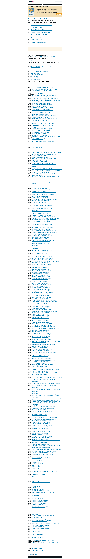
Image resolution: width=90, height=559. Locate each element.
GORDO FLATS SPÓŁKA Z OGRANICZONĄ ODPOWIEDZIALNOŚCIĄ (41, 112)
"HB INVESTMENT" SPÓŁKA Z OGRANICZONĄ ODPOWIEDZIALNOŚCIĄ (41, 276)
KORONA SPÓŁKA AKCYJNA (35, 468)
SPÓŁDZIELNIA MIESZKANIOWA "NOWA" (37, 139)
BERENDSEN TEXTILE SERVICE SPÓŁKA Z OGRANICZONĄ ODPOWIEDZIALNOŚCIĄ (43, 216)
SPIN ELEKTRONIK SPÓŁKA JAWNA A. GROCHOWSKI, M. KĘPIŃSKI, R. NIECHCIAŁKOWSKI (44, 173)
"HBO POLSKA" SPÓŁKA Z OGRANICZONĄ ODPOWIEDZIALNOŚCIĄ (40, 34)
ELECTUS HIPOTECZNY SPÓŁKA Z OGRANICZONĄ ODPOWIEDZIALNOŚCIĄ (42, 250)
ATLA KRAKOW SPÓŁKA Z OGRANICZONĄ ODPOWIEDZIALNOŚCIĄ (41, 206)
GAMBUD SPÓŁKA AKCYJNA (35, 462)
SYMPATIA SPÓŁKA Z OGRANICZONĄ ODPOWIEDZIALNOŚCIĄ (40, 426)
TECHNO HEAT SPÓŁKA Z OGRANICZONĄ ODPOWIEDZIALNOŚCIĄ (41, 428)
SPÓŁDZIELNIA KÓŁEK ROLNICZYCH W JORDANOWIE (39, 496)
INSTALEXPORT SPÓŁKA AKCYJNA (36, 37)
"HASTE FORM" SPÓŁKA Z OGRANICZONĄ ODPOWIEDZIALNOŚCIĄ (41, 275)
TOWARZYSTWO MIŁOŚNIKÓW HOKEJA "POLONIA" (39, 550)
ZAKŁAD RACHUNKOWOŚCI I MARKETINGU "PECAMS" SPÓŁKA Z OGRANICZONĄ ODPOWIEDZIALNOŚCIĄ (46, 449)
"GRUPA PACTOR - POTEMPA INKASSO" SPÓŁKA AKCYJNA (39, 42)
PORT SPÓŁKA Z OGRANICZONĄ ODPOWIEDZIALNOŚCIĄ (39, 366)
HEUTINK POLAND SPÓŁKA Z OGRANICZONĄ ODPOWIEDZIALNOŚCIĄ (41, 278)
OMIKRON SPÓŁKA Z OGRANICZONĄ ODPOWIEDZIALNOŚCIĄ (40, 346)
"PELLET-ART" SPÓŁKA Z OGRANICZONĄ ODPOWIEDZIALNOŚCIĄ (41, 353)
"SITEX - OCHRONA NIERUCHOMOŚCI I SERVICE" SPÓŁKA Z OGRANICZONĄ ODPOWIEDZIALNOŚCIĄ (45, 419)
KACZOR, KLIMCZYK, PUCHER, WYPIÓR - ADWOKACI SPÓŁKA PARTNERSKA (42, 179)
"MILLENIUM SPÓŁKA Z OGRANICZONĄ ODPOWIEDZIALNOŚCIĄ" (40, 330)
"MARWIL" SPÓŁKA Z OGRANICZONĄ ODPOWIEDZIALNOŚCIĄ (40, 320)
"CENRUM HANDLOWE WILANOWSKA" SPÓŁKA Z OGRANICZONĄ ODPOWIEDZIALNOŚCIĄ (44, 230)
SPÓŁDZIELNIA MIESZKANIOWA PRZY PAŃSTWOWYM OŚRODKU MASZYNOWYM (43, 505)
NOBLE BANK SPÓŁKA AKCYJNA (35, 43)
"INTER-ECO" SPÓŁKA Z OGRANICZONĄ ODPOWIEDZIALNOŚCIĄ (41, 286)
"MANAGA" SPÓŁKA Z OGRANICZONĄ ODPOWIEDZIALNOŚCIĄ (40, 316)
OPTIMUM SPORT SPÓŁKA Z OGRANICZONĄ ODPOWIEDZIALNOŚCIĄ (40, 31)
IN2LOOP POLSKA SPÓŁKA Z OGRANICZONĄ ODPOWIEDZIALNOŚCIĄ (41, 284)
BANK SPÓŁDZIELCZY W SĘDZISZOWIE (37, 487)
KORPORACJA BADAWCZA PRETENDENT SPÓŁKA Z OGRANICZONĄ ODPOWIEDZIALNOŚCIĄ (44, 301)
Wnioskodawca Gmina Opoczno (35, 76)
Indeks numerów (30, 18)
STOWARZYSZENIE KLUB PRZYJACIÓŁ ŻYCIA (38, 517)
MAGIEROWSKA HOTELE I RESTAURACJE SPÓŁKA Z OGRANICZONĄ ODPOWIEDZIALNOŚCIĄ (44, 118)
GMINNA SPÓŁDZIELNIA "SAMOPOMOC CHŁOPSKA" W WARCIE (40, 490)
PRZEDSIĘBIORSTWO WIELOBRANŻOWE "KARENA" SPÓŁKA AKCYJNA (41, 477)
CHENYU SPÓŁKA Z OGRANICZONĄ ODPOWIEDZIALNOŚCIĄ (40, 106)
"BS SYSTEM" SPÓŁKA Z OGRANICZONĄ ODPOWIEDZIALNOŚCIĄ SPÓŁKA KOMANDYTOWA (44, 182)
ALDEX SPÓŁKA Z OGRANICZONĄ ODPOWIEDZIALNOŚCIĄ (40, 196)
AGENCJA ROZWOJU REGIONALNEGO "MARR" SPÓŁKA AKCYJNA (41, 457)
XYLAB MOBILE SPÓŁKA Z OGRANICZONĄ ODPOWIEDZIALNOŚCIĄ (41, 444)
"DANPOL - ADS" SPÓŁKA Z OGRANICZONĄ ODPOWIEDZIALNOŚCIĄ (41, 237)
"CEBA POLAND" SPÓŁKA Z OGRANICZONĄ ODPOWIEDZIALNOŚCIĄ (41, 229)
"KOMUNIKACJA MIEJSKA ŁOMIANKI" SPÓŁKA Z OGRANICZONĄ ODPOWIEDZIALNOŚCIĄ (44, 300)
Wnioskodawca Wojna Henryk (35, 73)
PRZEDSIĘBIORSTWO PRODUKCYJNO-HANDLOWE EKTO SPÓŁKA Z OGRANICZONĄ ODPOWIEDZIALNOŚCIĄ (47, 392)
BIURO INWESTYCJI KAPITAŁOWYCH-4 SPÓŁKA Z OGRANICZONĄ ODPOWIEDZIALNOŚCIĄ (44, 219)
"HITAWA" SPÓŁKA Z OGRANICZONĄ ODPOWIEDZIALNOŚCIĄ (40, 279)
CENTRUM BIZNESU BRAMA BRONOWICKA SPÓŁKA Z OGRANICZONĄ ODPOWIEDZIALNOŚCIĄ (45, 232)
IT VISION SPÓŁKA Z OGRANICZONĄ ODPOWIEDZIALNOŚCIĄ (40, 291)
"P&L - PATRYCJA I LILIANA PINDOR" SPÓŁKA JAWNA (39, 162)
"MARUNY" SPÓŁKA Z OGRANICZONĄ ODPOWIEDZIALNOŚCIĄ (40, 319)
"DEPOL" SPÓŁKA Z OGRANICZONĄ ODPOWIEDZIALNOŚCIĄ (40, 238)
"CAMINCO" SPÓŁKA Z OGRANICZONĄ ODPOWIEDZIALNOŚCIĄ (40, 226)
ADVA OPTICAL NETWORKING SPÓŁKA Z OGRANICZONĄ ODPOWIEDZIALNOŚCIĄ (43, 190)
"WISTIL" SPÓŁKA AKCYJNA (35, 481)
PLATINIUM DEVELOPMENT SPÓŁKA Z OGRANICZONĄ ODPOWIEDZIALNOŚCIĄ (42, 357)
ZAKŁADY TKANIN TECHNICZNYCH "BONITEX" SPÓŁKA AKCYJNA (41, 483)
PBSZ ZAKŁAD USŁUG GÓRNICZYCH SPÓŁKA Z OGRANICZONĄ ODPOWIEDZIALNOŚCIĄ (44, 352)
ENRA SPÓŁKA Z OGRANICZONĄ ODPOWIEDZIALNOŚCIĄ (39, 253)
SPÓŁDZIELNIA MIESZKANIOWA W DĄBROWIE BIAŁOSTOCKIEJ (40, 506)
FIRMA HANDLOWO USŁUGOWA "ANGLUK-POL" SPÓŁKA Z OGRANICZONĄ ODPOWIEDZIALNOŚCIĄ (45, 261)
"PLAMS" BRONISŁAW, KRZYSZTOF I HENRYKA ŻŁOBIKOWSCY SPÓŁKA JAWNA (42, 163)
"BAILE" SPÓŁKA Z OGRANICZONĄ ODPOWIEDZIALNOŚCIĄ (40, 212)
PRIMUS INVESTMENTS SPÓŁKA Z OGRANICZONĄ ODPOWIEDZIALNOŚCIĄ (42, 126)
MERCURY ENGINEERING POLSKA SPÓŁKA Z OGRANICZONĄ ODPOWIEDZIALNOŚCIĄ (43, 326)
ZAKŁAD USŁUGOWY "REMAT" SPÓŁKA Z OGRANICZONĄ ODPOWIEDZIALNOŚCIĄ (43, 452)
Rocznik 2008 (34, 18)
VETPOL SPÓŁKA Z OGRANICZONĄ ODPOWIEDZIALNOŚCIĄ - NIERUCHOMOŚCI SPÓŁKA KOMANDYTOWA (46, 100)
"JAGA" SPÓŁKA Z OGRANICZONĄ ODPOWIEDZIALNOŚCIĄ (40, 293)
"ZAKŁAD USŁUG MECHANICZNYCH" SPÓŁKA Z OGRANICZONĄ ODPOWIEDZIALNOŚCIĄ (44, 451)
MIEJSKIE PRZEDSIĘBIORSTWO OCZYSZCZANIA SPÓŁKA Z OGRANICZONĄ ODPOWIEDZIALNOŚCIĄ (45, 328)
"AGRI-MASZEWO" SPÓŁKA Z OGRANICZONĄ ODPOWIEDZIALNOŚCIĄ (41, 193)
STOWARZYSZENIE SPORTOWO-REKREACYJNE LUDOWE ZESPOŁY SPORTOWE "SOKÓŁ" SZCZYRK (45, 523)
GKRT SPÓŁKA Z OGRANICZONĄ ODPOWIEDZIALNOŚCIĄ (39, 111)
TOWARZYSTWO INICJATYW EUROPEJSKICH (38, 526)
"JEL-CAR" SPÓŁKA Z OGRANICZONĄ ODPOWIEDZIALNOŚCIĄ (40, 295)
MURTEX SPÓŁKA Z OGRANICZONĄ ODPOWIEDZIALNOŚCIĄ (40, 337)
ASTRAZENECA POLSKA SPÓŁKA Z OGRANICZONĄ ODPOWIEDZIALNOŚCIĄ (42, 205)
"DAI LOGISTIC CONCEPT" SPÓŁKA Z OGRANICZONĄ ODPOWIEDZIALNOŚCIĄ (42, 107)
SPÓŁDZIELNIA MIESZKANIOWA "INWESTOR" (38, 498)
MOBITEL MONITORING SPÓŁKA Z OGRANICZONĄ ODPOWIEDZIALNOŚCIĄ (42, 333)
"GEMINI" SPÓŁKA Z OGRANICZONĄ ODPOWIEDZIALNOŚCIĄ (40, 267)
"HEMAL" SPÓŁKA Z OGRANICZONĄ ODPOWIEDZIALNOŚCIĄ (40, 277)
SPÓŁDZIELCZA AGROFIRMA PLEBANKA (37, 495)
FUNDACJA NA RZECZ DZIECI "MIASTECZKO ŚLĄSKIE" (39, 533)
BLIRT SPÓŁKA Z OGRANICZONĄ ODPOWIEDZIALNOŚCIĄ (40, 222)
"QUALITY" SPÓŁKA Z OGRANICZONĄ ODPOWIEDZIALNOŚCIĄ (40, 409)
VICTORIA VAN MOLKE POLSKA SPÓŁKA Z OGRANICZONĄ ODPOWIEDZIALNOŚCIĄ (43, 436)
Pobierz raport (59, 14)
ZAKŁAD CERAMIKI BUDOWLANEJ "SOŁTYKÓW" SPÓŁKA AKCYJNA (41, 482)
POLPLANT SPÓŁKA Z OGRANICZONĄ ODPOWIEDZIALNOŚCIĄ (40, 363)
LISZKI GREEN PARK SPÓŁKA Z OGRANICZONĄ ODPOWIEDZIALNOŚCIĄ (41, 309)
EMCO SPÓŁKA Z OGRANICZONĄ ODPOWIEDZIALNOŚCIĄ (40, 251)
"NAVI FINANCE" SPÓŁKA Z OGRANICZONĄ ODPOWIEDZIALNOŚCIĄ (41, 122)
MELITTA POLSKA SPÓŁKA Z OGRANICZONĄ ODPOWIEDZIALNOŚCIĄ (41, 325)
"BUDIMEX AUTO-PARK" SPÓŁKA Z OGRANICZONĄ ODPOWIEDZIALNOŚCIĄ (42, 224)
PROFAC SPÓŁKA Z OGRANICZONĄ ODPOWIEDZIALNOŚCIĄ (40, 371)
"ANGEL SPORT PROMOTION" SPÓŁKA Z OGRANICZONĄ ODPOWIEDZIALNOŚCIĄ (43, 104)
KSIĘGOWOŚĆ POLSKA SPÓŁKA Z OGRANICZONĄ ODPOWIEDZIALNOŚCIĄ (42, 306)
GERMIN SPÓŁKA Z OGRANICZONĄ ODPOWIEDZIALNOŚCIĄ (39, 29)
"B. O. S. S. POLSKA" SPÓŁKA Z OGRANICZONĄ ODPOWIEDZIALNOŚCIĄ (41, 211)
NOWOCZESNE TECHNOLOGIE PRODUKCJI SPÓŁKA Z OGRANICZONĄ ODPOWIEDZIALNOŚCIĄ (45, 344)
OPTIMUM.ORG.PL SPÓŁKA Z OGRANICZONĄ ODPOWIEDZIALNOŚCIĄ (41, 350)
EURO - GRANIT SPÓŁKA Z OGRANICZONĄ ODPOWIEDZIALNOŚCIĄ (41, 255)
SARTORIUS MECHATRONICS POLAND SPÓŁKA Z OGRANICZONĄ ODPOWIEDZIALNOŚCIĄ (44, 416)
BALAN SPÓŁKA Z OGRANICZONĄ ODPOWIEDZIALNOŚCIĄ (40, 213)
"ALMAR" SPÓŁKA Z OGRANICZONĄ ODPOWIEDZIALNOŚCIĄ (40, 197)
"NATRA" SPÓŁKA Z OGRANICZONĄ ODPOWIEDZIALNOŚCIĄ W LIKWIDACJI (42, 339)
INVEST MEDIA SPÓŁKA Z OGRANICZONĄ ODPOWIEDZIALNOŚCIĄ (41, 289)
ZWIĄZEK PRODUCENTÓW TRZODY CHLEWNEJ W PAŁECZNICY (40, 528)
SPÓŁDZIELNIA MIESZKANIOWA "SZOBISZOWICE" (39, 503)
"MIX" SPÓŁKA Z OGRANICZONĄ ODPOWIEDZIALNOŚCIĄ (39, 331)
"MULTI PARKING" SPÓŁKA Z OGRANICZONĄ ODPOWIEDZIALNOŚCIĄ (41, 336)
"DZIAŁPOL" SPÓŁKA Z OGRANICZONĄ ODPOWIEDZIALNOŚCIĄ (40, 246)
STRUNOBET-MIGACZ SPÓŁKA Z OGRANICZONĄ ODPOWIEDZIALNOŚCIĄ (42, 425)
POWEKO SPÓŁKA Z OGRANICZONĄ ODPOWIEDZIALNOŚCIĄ (40, 367)
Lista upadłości (35, 49)
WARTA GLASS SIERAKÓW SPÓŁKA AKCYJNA (38, 480)
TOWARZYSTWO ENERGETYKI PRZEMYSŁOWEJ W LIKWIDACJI (40, 525)
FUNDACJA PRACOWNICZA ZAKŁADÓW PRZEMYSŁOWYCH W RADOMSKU (42, 536)
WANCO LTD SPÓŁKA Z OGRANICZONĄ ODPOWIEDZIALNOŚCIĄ (40, 438)
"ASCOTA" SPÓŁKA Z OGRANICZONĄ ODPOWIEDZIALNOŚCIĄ (40, 204)
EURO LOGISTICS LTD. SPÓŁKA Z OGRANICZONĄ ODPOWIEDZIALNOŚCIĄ (42, 256)
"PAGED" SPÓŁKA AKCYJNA (35, 470)
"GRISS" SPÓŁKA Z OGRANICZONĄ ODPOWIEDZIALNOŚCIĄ (40, 273)
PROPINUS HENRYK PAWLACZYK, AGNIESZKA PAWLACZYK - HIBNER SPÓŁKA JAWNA (44, 164)
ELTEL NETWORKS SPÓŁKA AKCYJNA (37, 460)
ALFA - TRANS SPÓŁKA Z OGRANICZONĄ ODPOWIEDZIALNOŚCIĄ (41, 103)
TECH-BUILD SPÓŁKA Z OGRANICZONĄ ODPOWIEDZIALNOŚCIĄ (40, 132)
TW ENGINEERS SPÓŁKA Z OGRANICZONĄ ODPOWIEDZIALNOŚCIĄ (41, 434)
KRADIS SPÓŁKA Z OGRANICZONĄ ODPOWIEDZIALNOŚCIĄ (40, 304)
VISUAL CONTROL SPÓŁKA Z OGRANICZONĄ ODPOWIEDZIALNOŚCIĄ (41, 437)
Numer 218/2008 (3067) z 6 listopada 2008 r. (42, 18)
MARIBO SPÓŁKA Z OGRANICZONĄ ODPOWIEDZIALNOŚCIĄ (40, 317)
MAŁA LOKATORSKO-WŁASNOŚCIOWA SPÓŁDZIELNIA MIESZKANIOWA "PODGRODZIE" (44, 492)
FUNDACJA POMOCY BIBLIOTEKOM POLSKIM (38, 535)
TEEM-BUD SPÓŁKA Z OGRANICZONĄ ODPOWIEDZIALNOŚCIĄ (40, 133)
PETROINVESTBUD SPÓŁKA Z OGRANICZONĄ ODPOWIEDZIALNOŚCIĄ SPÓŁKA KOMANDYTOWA (45, 98)
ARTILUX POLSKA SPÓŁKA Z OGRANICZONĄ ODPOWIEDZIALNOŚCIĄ (41, 203)
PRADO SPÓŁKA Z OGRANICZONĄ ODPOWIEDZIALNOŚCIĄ (40, 368)
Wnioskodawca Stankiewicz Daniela (35, 67)
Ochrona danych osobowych (30, 554)
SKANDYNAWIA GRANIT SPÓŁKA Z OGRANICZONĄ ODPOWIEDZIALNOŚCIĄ (42, 420)
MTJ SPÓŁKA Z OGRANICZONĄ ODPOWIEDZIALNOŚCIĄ (39, 335)
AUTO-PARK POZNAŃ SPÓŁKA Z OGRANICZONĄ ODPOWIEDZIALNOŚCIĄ (42, 208)
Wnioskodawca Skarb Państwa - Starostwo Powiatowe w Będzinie (39, 71)
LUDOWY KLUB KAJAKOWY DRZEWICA (37, 548)
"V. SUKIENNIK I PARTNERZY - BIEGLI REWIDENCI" (39, 93)
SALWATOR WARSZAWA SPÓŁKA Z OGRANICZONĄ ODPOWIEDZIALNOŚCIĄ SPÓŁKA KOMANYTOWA (45, 99)
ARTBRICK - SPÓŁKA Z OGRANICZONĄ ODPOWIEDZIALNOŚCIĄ (40, 202)
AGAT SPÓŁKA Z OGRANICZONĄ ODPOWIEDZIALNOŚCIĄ (39, 191)
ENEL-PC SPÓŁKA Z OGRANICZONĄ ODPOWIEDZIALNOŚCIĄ (40, 252)
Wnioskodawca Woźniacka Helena (35, 79)
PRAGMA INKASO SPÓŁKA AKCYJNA (37, 473)
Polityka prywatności (36, 554)
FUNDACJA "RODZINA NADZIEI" (36, 531)
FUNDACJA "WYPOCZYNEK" (36, 532)
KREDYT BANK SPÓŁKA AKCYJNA (36, 469)
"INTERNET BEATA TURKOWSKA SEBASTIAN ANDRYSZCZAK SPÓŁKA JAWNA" (42, 87)
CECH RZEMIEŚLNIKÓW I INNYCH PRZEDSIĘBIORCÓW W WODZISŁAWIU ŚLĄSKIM (43, 540)
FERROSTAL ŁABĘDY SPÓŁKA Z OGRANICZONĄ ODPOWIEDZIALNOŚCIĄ (42, 259)
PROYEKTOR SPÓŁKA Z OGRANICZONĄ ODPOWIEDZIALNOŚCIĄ (40, 376)
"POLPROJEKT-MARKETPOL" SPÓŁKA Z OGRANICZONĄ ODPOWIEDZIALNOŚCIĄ (43, 364)
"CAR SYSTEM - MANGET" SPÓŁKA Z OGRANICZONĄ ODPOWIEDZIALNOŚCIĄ (42, 227)
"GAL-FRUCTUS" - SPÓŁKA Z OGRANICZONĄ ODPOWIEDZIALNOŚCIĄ (41, 264)
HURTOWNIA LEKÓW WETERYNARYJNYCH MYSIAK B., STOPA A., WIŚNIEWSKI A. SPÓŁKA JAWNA (45, 158)
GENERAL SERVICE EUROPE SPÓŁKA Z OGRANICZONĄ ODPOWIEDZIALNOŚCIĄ (43, 268)
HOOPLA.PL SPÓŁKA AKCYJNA (36, 465)
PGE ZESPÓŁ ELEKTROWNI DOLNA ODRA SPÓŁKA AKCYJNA (40, 472)
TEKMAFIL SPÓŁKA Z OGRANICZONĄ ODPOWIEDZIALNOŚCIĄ (40, 429)
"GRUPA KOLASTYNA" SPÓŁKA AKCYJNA (36, 39)
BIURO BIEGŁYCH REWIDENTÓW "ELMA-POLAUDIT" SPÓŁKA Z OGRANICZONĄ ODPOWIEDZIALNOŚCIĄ (46, 218)
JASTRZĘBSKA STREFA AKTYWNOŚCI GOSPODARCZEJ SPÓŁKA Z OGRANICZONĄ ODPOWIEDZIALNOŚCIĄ (46, 294)
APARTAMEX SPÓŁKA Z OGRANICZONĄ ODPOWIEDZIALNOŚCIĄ (40, 200)
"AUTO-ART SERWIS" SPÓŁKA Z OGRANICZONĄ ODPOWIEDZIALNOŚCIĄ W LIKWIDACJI (44, 207)
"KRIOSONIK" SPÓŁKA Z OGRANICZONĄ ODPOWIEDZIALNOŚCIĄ (40, 305)
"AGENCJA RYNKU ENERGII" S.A (36, 458)
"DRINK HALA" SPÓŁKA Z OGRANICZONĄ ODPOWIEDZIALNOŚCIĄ (41, 244)
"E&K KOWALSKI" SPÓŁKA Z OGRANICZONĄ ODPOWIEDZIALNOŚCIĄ (41, 109)
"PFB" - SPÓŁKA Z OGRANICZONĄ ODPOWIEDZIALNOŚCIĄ (40, 356)
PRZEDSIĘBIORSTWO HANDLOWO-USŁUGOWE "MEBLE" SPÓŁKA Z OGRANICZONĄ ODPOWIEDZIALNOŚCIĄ (46, 383)
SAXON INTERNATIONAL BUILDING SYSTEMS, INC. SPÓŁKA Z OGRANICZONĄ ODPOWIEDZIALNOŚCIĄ (46, 417)
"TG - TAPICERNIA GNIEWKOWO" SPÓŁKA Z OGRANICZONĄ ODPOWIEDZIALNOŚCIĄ (43, 430)
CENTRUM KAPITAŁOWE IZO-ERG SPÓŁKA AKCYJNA (38, 41)
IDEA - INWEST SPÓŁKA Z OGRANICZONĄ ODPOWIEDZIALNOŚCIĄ (41, 280)
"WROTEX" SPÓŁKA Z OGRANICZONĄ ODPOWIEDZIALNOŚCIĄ (40, 443)
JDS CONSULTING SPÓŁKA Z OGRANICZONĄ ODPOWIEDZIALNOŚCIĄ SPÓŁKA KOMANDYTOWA (45, 95)
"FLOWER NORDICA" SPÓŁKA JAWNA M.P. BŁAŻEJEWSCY (40, 155)
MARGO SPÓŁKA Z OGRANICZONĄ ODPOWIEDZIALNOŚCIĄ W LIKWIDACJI (41, 25)
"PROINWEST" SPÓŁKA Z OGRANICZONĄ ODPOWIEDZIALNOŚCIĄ (41, 373)
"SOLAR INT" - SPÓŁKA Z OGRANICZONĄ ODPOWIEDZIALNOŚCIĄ (41, 422)
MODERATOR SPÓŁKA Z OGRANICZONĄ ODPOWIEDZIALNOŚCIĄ (41, 334)
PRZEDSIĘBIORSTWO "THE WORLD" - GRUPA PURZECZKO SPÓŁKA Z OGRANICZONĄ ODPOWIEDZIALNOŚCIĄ (47, 377)
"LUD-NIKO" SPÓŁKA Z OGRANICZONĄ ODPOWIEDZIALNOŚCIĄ (40, 312)
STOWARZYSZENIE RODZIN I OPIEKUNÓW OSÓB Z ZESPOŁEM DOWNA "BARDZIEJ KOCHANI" (45, 522)
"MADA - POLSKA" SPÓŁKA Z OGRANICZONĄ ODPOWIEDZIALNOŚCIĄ (41, 314)
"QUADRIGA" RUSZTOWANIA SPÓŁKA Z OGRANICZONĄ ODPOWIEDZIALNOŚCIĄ (43, 408)
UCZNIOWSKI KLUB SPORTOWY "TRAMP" (37, 147)
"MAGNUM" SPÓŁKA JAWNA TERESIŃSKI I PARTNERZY (39, 161)
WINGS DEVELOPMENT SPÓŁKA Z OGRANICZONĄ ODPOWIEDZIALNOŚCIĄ (42, 441)
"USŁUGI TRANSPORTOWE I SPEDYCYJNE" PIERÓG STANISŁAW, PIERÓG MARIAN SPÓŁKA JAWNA (45, 176)
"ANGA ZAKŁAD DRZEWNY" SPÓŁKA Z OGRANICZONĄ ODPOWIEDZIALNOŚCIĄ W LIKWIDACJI (44, 199)
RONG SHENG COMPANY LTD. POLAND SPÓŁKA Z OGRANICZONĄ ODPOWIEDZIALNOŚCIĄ (44, 413)
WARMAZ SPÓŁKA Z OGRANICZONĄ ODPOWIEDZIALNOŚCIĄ (40, 439)
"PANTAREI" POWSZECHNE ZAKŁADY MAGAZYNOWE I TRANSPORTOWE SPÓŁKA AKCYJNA (44, 471)
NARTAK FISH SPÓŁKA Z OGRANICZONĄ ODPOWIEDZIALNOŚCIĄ (41, 338)
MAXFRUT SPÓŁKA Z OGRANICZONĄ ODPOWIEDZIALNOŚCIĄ (40, 322)
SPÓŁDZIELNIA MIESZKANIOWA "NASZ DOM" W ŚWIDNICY (40, 500)
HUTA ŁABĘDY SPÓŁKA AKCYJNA (36, 466)
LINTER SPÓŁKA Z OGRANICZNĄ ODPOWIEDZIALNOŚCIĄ (40, 308)
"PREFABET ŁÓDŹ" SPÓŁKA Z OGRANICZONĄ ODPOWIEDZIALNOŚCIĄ (41, 370)
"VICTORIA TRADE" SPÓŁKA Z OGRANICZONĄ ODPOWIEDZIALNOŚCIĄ (41, 135)
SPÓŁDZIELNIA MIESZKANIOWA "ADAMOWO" (38, 497)
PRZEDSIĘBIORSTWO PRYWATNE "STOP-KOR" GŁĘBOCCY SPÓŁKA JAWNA (42, 168)
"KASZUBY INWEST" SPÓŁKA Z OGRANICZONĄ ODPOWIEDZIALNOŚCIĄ (41, 297)
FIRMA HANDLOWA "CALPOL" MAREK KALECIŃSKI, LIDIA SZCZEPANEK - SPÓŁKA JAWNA (44, 154)
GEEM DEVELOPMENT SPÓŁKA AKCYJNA (37, 463)
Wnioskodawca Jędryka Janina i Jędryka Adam (37, 74)
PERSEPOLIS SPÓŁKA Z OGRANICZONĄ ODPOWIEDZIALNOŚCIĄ (40, 355)
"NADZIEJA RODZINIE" (35, 514)
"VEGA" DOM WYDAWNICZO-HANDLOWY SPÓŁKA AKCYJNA (39, 40)
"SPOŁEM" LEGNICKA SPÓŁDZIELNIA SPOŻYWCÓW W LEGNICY (40, 494)
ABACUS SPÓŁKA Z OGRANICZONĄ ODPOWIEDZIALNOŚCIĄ (40, 188)
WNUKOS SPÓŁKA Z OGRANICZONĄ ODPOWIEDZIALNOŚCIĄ (40, 442)
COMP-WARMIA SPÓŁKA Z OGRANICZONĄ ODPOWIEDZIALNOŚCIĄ (41, 234)
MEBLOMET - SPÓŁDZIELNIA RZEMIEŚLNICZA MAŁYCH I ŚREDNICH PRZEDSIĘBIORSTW (44, 493)
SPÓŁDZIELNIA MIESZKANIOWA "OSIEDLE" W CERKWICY (39, 501)
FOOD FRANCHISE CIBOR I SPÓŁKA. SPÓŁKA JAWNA (39, 86)
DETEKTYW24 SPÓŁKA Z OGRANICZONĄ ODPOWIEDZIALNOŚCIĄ (41, 241)
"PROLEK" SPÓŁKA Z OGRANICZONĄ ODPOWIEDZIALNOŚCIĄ (40, 374)
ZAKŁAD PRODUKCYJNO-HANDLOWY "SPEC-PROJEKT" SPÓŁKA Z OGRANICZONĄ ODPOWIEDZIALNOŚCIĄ (46, 136)
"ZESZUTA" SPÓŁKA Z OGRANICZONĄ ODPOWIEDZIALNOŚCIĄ (40, 455)
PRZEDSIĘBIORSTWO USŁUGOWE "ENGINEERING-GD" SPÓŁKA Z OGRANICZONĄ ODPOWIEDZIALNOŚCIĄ (46, 401)
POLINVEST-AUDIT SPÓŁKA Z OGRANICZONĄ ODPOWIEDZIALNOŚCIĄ (41, 361)
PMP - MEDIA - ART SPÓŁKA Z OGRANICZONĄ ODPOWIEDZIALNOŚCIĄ (41, 358)
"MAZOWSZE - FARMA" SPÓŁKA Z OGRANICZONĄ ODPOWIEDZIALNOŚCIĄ (42, 323)
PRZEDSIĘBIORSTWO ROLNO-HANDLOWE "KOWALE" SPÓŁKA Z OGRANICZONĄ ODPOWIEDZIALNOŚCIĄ (46, 398)
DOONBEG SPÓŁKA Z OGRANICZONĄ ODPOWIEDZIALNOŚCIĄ (40, 243)
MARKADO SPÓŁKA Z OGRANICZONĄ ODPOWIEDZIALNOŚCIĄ (40, 318)
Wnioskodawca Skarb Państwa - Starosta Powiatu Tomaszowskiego (39, 78)
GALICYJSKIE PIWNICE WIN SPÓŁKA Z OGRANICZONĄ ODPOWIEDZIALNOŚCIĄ (42, 265)
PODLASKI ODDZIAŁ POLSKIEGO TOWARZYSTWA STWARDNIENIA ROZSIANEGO (43, 515)
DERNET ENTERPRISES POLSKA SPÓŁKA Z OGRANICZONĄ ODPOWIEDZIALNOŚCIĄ (43, 240)
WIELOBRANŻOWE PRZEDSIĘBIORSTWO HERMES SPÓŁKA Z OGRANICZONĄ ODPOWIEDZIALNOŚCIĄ (46, 440)
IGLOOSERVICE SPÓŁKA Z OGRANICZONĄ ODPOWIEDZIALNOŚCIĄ (41, 281)
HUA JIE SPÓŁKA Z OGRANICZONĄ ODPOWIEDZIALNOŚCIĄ (40, 114)
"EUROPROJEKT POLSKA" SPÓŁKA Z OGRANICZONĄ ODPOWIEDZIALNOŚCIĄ (42, 110)
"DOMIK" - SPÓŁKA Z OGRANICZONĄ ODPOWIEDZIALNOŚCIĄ (40, 242)
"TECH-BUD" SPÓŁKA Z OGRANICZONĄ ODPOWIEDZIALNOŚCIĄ (40, 427)
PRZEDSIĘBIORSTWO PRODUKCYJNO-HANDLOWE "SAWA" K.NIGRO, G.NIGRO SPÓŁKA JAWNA (45, 167)
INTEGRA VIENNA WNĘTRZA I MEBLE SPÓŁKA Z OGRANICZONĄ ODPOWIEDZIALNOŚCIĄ (44, 115)
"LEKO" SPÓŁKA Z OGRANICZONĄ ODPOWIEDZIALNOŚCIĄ (40, 117)
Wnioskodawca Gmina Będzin (35, 65)
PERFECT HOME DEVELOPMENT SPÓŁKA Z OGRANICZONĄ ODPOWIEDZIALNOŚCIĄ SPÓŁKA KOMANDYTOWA (47, 97)
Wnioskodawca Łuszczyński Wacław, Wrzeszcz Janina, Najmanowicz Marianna (41, 66)
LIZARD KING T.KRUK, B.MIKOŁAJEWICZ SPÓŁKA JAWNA (39, 160)
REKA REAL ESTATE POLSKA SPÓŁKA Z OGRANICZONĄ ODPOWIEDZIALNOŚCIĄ (43, 411)
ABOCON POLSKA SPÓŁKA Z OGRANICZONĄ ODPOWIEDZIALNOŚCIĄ (41, 189)
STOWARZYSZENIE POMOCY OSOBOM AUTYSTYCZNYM (39, 521)
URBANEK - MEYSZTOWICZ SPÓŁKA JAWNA (38, 175)
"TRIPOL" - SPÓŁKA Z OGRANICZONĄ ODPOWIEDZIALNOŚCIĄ (40, 433)
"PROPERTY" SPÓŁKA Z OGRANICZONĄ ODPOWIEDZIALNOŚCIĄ (40, 375)
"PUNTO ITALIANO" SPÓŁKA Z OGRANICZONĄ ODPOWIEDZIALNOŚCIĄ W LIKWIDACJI (43, 406)
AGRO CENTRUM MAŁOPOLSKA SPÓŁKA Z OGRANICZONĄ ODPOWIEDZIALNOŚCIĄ (43, 194)
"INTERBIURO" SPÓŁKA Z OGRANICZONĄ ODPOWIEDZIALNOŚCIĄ (41, 287)
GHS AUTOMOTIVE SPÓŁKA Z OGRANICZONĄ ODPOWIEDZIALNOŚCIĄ (41, 270)
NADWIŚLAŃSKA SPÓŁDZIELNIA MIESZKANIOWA (38, 138)
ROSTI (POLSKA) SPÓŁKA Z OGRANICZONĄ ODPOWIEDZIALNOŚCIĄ (41, 414)
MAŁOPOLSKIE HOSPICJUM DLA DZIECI (37, 537)
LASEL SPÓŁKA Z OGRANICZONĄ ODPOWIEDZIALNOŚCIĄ (40, 307)
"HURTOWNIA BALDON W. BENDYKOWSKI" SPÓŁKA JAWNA (40, 157)
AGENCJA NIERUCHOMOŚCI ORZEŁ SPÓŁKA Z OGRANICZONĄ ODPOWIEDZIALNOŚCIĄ (44, 192)
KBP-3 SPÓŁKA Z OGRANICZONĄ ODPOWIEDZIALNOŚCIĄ (40, 298)
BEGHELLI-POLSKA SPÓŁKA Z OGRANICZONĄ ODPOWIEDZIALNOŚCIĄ (41, 215)
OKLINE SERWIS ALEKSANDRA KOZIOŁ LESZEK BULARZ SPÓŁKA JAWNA (42, 90)
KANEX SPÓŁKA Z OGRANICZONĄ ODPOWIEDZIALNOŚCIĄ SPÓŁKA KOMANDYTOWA (43, 96)
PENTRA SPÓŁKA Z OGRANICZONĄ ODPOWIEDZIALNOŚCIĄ (40, 354)
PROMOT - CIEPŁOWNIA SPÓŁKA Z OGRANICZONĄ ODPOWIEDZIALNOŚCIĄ (41, 30)
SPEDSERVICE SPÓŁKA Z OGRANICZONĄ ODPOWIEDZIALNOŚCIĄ (41, 423)
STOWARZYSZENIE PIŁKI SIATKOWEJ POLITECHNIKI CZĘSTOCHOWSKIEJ (42, 520)
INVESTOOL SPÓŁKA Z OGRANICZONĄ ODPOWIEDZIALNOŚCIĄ (40, 28)
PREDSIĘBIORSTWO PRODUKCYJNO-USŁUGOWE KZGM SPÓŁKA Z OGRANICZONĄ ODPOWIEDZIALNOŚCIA (46, 369)
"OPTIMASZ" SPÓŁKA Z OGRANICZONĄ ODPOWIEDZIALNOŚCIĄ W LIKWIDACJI (42, 349)
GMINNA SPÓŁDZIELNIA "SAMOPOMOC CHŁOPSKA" (39, 489)
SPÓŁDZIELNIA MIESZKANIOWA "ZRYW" (37, 504)
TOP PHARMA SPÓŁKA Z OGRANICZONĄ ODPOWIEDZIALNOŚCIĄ (41, 431)
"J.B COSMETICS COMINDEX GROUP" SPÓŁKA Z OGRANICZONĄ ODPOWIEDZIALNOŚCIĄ (44, 292)
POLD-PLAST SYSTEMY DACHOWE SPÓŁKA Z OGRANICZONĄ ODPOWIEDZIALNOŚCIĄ (43, 360)
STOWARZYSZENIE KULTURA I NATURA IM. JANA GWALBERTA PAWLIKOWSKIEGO (43, 518)
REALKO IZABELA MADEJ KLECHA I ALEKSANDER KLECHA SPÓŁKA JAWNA (42, 172)
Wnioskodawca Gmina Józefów (35, 68)
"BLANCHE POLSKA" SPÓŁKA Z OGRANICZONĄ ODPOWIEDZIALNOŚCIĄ (41, 221)
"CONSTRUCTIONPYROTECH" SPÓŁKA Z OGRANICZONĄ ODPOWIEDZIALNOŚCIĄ (43, 235)
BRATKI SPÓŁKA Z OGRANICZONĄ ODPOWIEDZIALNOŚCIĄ (40, 223)
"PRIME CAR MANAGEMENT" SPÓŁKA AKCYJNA (38, 474)
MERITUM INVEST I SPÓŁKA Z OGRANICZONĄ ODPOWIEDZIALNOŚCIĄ (41, 121)
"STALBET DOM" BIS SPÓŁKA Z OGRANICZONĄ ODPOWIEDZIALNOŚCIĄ (41, 130)
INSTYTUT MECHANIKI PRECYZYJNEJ (37, 510)
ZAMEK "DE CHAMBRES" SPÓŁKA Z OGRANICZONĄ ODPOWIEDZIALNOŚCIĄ (42, 454)
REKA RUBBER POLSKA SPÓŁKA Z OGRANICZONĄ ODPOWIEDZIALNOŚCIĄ (42, 412)
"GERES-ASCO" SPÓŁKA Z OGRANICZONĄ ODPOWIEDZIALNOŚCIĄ (41, 269)
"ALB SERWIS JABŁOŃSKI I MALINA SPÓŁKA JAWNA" (39, 85)
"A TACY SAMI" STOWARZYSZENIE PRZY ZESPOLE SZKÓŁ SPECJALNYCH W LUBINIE (43, 141)
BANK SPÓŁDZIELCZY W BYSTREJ (36, 486)
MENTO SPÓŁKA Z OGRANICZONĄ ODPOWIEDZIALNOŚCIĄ (40, 120)
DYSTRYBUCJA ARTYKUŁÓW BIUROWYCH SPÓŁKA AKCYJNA (40, 459)
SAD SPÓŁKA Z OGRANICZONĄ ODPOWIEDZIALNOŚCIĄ (39, 415)
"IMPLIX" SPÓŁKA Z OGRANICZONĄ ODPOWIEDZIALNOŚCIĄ (40, 283)
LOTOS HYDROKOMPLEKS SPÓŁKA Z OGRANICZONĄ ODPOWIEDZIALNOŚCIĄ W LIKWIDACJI (44, 311)
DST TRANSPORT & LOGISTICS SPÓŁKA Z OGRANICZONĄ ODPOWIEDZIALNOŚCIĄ (43, 108)
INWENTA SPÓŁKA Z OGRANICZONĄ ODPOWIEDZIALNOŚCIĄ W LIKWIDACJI (42, 290)
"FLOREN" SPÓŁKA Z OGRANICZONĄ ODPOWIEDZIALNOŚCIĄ (40, 262)
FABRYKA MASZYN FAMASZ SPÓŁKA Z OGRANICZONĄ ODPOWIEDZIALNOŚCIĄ (43, 258)
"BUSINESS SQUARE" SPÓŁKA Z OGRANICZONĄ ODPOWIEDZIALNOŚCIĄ (42, 225)
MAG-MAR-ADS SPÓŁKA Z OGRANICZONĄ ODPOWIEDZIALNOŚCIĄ (41, 315)
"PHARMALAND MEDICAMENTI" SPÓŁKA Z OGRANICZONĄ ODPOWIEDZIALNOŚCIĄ (43, 125)
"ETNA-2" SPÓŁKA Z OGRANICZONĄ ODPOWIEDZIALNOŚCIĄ (40, 254)
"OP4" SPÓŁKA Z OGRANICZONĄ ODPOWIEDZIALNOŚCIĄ (39, 347)
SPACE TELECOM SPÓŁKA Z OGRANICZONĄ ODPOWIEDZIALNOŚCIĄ (41, 129)
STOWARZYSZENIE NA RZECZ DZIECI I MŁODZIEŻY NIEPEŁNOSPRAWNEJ (42, 519)
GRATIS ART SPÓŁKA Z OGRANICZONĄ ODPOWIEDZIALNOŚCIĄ (40, 272)
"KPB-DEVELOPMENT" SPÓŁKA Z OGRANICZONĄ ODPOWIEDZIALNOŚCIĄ (42, 303)
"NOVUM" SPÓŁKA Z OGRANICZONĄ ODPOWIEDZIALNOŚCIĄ (40, 343)
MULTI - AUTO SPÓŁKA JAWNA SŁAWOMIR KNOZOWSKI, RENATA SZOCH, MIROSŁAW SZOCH (44, 89)
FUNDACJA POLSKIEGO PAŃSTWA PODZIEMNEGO (39, 534)
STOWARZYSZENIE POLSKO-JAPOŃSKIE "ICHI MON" (39, 142)
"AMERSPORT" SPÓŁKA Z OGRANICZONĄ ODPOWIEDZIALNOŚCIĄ (40, 32)
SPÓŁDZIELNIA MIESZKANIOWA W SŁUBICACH (38, 507)
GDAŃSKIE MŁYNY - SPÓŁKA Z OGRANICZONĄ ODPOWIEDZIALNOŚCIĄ (41, 266)
